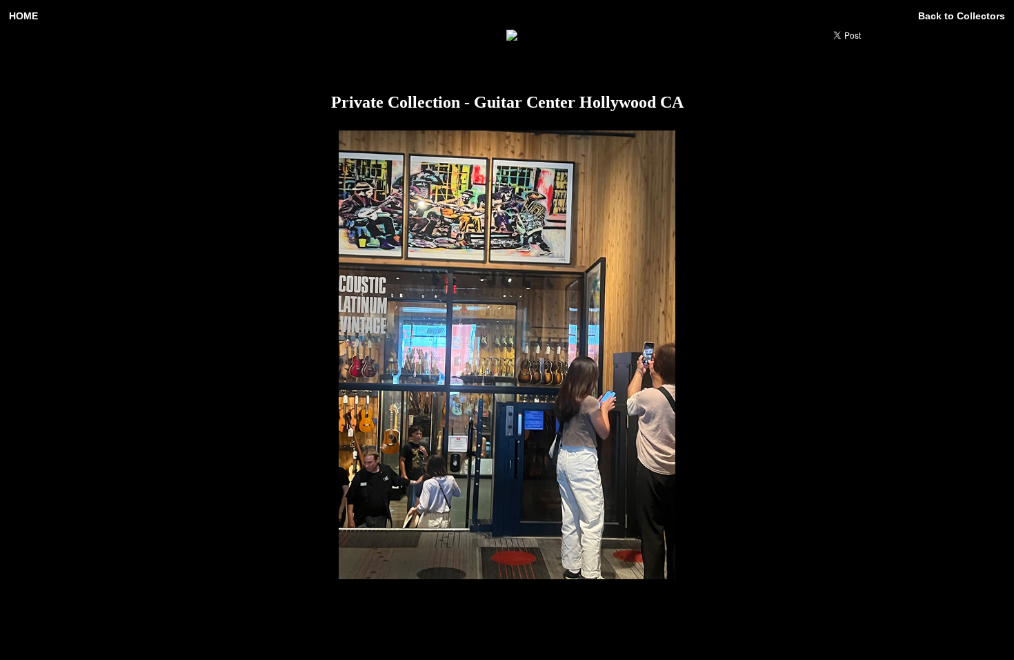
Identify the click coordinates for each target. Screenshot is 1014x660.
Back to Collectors (961, 15)
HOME (23, 15)
